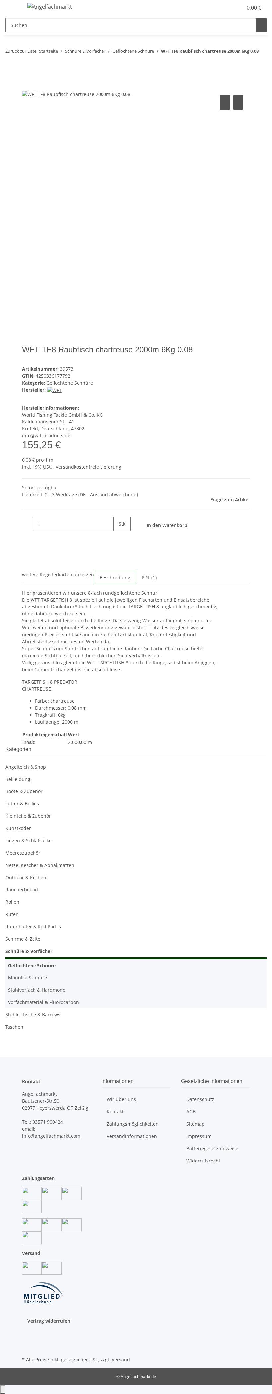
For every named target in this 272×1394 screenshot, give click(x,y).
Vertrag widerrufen (48, 1321)
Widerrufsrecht (203, 1161)
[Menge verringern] (27, 524)
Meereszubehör (22, 853)
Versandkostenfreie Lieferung (88, 467)
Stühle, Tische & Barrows (32, 1014)
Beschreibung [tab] (115, 577)
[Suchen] (261, 25)
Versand (121, 1359)
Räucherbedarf (22, 889)
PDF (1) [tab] (149, 577)
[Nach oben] (2, 1389)
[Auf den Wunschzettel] (238, 102)
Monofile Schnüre (27, 978)
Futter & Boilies (22, 803)
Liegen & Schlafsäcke (28, 840)
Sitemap (195, 1124)
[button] (224, 7)
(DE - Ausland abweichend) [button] (108, 494)
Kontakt (115, 1111)
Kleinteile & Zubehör (28, 816)
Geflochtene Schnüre (69, 383)
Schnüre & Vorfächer (28, 951)
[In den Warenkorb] (27, 86)
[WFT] (54, 390)
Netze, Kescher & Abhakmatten (39, 865)
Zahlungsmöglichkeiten (133, 1124)
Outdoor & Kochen (25, 877)
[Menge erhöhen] (118, 538)
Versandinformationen (132, 1136)
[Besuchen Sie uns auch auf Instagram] (27, 1339)
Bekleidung (17, 779)
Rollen (12, 902)
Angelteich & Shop (25, 767)
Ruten (12, 914)
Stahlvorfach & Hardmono (36, 990)
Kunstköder (18, 828)
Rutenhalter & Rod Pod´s (33, 926)
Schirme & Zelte (22, 939)
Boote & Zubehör (24, 791)
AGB (191, 1111)
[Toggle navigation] (13, 7)
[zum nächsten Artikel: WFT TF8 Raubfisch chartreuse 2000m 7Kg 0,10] (22, 64)
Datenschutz (200, 1099)
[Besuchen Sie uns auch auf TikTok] (27, 1347)
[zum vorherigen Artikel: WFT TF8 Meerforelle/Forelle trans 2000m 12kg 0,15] (10, 64)
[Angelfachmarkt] (49, 6)
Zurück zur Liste (20, 51)
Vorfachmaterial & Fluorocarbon (43, 1002)
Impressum (199, 1136)
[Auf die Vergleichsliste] (225, 102)
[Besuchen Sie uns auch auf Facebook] (27, 1332)
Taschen (14, 1027)
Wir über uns (121, 1099)
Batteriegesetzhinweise (212, 1148)
